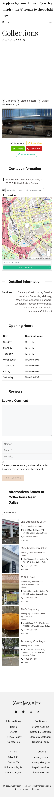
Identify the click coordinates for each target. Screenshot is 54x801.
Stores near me (40, 726)
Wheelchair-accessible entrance (33, 303)
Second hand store (29, 526)
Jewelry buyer (34, 584)
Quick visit (46, 311)
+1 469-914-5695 (31, 659)
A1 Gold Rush (28, 577)
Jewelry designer (40, 762)
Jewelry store (26, 645)
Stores (13, 731)
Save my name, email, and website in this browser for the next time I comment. (25, 467)
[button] (8, 22)
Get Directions (25, 267)
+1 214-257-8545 (31, 536)
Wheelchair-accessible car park (33, 300)
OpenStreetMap (39, 258)
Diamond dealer (40, 772)
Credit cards (35, 292)
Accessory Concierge (33, 641)
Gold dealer (25, 581)
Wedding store (27, 552)
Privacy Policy (14, 737)
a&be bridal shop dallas (34, 548)
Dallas (40, 526)
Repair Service (40, 767)
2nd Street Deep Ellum (33, 521)
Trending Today (40, 742)
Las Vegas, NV (13, 772)
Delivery (22, 292)
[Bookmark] (4, 541)
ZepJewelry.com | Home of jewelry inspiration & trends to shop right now (28, 9)
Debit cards (31, 307)
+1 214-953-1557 (30, 630)
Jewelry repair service (30, 613)
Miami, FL (13, 757)
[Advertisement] (27, 71)
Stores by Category (40, 737)
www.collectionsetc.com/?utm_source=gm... (25, 190)
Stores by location (40, 731)
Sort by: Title (10, 512)
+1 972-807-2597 (31, 566)
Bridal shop (39, 552)
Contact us (13, 742)
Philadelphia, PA (13, 767)
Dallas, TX (13, 762)
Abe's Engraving (30, 609)
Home (13, 726)
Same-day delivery (40, 296)
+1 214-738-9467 (30, 598)
